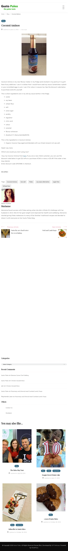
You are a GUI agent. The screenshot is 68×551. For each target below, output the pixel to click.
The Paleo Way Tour (17, 470)
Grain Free (19, 525)
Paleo (31, 182)
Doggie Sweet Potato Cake (51, 475)
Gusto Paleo (5, 375)
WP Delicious (56, 545)
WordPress (35, 547)
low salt (23, 182)
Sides (48, 471)
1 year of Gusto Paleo (51, 519)
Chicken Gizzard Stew (18, 380)
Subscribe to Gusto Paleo (17, 529)
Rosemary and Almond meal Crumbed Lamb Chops (26, 391)
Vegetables (56, 471)
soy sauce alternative (42, 182)
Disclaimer (9, 413)
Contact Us (9, 408)
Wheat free (6, 186)
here (24, 156)
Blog (3, 21)
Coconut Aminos (12, 182)
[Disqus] (34, 267)
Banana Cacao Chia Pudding (20, 375)
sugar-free (56, 182)
